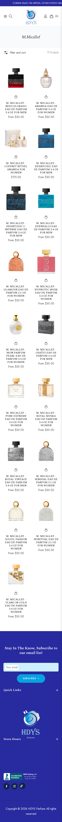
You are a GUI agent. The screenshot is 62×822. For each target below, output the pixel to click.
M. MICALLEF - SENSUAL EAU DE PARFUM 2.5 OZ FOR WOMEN (46, 481)
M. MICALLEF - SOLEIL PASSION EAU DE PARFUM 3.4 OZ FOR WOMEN (16, 542)
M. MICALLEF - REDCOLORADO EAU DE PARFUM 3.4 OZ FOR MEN (16, 108)
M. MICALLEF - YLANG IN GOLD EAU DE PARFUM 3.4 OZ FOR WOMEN (16, 606)
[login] (44, 16)
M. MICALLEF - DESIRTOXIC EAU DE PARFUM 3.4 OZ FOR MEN (46, 168)
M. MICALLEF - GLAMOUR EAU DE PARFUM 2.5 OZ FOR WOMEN (16, 291)
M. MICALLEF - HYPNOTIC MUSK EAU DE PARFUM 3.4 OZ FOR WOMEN (46, 293)
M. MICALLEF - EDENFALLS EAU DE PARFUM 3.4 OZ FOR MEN (46, 228)
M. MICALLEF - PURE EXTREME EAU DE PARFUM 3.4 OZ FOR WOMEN (16, 419)
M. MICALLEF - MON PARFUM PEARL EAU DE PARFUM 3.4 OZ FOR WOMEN (16, 356)
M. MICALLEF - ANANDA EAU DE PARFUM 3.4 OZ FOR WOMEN (46, 108)
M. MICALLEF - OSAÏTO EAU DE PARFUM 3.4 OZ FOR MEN (46, 354)
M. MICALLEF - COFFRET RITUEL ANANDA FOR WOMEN (15, 168)
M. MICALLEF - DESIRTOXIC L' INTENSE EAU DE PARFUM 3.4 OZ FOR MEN (16, 229)
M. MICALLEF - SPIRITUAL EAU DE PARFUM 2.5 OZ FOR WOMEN (46, 541)
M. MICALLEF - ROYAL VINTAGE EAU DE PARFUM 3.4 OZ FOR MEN (16, 481)
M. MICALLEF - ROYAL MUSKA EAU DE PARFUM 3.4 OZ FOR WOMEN (46, 419)
